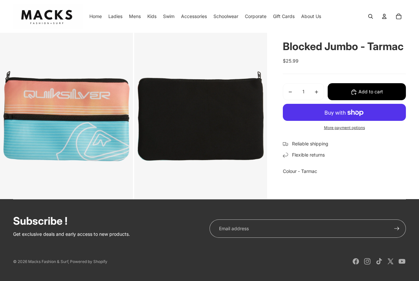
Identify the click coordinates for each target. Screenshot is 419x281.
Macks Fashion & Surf (48, 261)
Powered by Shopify (88, 261)
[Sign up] (397, 228)
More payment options (344, 128)
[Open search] (370, 16)
